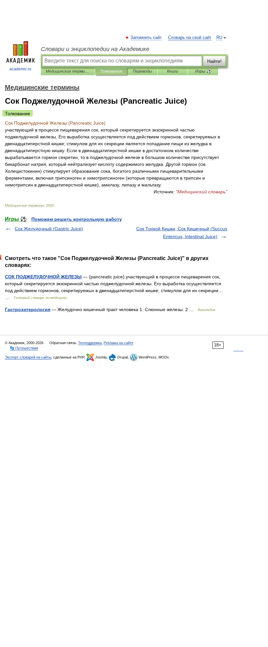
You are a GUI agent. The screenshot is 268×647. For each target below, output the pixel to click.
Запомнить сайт (146, 37)
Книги (172, 71)
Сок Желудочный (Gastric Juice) (49, 228)
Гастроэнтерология (27, 309)
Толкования (111, 71)
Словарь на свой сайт (189, 37)
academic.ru (20, 69)
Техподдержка (90, 343)
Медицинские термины (68, 71)
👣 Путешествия (24, 348)
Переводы (142, 71)
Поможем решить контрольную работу (76, 219)
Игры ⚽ (203, 71)
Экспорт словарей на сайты (28, 357)
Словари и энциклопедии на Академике (95, 49)
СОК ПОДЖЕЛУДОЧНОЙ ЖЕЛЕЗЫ (43, 276)
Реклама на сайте (118, 343)
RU (219, 37)
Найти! (214, 61)
